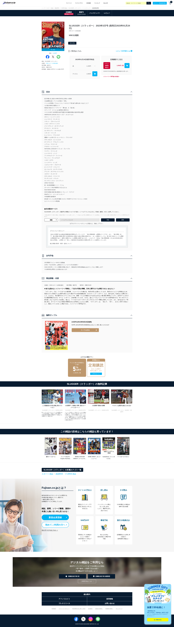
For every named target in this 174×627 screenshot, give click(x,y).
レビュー (107, 13)
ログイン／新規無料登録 (160, 3)
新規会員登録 (55, 517)
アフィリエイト (64, 599)
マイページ (69, 3)
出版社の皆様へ (99, 608)
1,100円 (88, 66)
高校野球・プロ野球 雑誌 (61, 8)
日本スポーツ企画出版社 (52, 63)
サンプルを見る (85, 330)
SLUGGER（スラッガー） (75, 8)
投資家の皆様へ (109, 608)
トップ (43, 8)
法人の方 (105, 3)
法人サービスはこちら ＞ (50, 530)
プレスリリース (64, 603)
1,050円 (88, 74)
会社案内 (90, 608)
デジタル (75, 74)
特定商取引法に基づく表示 (78, 608)
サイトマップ (119, 608)
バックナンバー (87, 8)
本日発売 (88, 3)
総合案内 (87, 594)
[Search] (148, 3)
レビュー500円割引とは (124, 51)
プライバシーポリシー (64, 608)
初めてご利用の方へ (55, 525)
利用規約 (54, 608)
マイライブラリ (79, 3)
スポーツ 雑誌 (49, 8)
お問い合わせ (110, 603)
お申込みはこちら (96, 373)
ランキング (97, 3)
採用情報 (109, 599)
